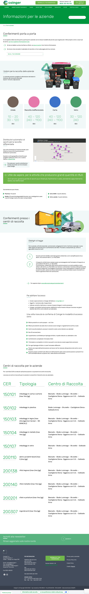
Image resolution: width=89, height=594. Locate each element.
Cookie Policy (70, 563)
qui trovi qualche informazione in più (19, 42)
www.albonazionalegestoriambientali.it (52, 283)
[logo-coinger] (12, 3)
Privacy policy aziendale (73, 556)
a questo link (11, 159)
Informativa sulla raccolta (30, 592)
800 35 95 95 (66, 3)
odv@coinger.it (14, 565)
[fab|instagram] (7, 574)
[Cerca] (70, 17)
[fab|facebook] (4, 574)
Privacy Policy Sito (71, 559)
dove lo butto (37, 45)
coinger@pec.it (59, 301)
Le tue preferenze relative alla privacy (51, 592)
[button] (9, 7)
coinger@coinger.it (11, 562)
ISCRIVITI (68, 539)
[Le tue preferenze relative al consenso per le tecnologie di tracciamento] (6, 592)
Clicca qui (11, 567)
